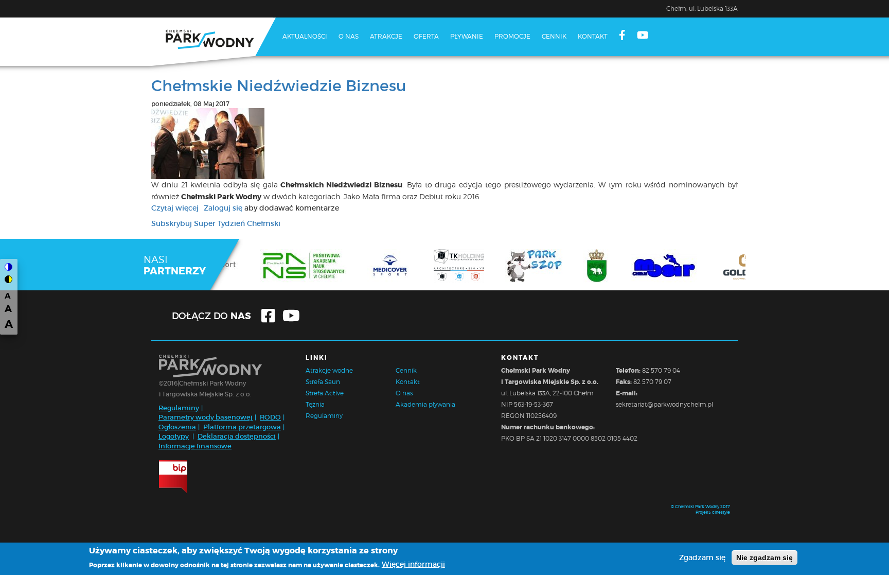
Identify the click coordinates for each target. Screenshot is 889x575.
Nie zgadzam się (764, 557)
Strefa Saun (323, 382)
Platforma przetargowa (242, 427)
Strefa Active (325, 393)
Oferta (426, 36)
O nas (349, 36)
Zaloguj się (223, 208)
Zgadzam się (702, 557)
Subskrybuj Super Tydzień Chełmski (215, 223)
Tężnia (315, 404)
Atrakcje (386, 36)
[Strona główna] (213, 42)
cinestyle (721, 512)
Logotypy (173, 436)
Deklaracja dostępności (237, 436)
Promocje (512, 36)
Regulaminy (178, 408)
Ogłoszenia (177, 427)
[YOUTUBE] (642, 36)
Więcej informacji (413, 564)
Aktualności (304, 36)
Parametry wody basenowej (205, 417)
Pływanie (466, 36)
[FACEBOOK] (622, 36)
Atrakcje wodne (329, 370)
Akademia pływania (425, 404)
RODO (270, 417)
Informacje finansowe (195, 446)
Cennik (554, 36)
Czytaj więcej (175, 208)
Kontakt (593, 36)
